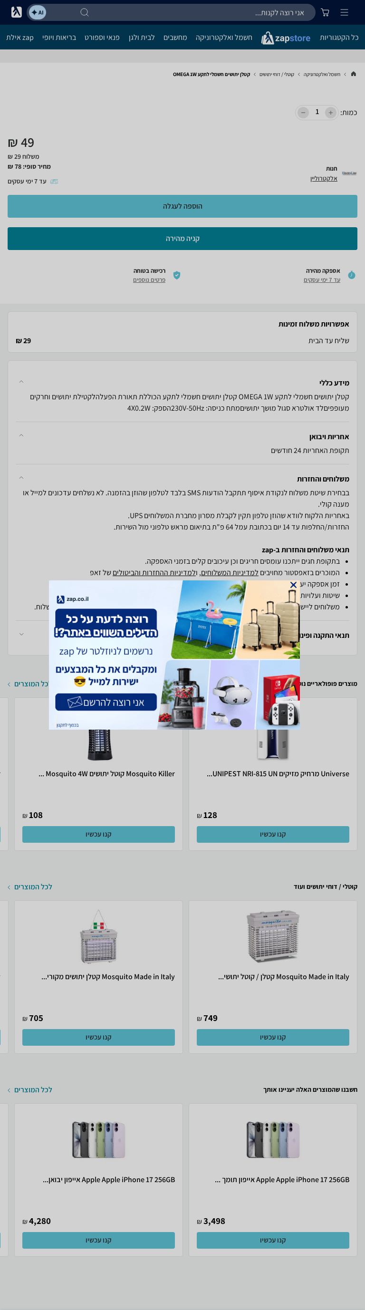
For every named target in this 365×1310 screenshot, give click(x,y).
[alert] (182, 655)
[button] (293, 585)
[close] (293, 585)
